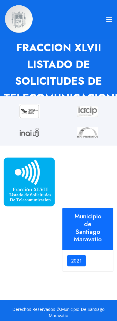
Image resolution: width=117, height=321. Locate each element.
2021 (76, 260)
